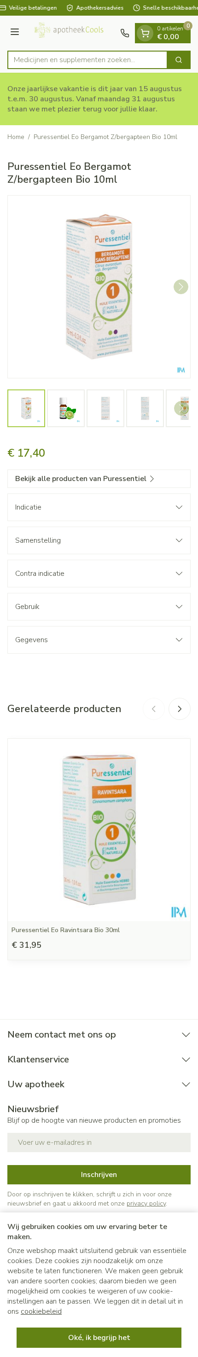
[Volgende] (181, 286)
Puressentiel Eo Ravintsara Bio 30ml (66, 930)
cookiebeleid (41, 1311)
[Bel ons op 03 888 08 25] (124, 33)
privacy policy (146, 1203)
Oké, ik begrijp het (99, 1338)
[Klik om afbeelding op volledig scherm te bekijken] (99, 287)
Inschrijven (99, 1175)
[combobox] (87, 60)
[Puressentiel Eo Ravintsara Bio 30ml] (99, 830)
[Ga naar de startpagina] (71, 33)
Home (15, 137)
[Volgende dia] (180, 709)
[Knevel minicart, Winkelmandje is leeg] (145, 33)
